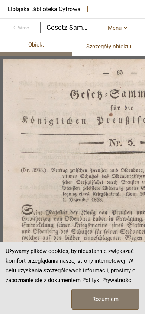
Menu (115, 28)
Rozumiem (105, 299)
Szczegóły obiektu (108, 46)
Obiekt (36, 44)
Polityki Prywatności (107, 280)
